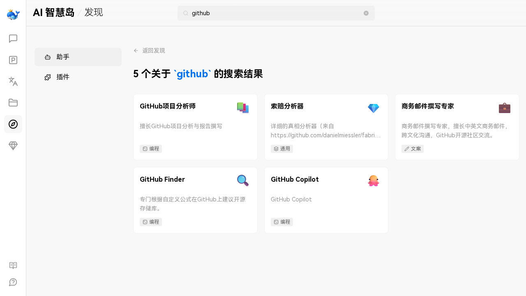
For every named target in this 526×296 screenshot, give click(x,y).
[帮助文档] (13, 265)
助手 (62, 57)
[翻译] (13, 81)
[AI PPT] (13, 60)
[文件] (13, 103)
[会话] (13, 39)
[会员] (13, 145)
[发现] (13, 124)
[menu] (78, 67)
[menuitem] (78, 57)
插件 (62, 77)
